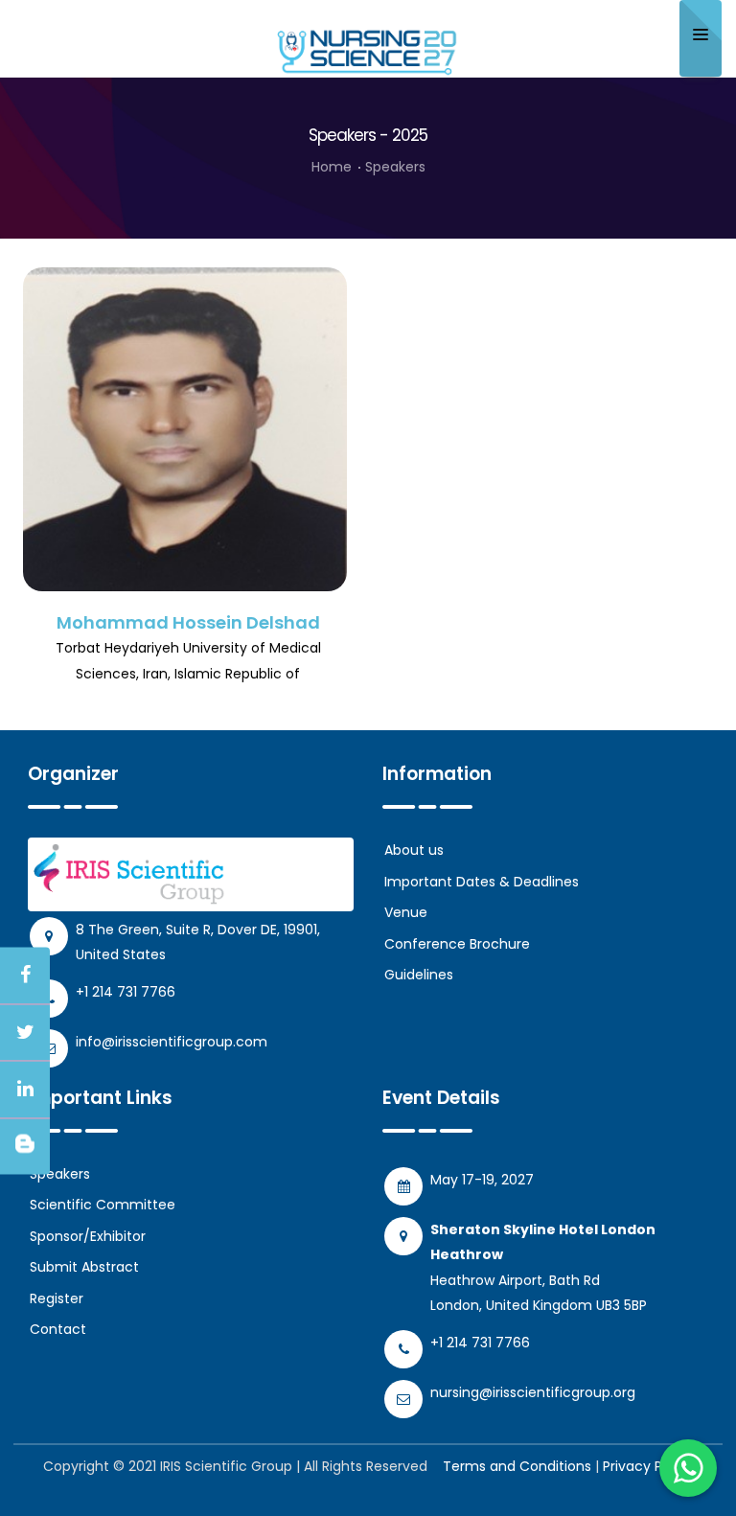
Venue (405, 912)
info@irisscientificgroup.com (171, 1041)
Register (56, 1298)
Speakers (60, 1173)
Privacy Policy (648, 1466)
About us (414, 850)
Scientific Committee (102, 1204)
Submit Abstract (84, 1266)
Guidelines (418, 974)
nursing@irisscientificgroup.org (532, 1392)
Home (331, 166)
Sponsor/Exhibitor (88, 1236)
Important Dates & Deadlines (481, 881)
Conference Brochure (457, 943)
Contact (58, 1329)
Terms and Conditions (517, 1466)
